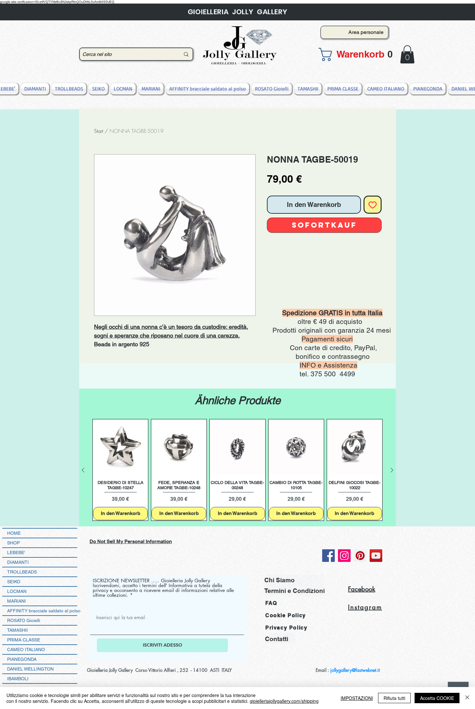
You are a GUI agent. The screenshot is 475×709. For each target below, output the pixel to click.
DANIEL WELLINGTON (30, 668)
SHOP (13, 542)
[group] (237, 470)
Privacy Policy (286, 628)
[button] (352, 54)
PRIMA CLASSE (23, 639)
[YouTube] (376, 555)
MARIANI (16, 601)
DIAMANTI (18, 562)
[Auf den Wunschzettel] (373, 205)
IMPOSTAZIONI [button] (357, 698)
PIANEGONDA (22, 659)
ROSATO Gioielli (23, 620)
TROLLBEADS (22, 572)
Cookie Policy (285, 615)
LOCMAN (16, 591)
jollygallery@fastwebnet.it (355, 670)
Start (98, 130)
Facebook (361, 589)
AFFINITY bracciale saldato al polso (42, 610)
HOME (14, 533)
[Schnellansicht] (120, 447)
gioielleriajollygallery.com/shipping (284, 701)
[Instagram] (344, 555)
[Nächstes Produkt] (392, 470)
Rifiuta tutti (394, 698)
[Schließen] (467, 698)
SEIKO (13, 581)
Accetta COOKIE (437, 698)
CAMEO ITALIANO (26, 649)
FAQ (271, 603)
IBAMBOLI (17, 678)
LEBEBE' (16, 552)
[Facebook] (328, 555)
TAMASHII (17, 630)
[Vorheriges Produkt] (83, 470)
